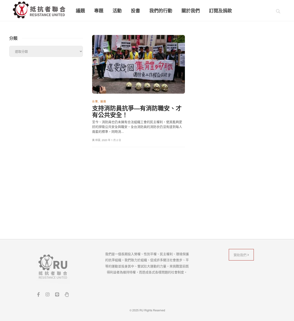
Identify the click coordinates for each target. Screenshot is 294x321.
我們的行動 (160, 10)
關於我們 (190, 10)
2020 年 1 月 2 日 (111, 140)
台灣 (95, 101)
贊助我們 (240, 254)
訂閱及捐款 (220, 10)
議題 (80, 10)
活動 (117, 10)
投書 (135, 10)
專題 (98, 10)
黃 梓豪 (96, 140)
